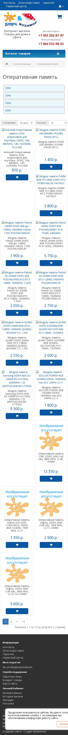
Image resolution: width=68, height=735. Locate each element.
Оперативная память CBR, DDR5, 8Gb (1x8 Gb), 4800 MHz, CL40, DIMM (51, 457)
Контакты (9, 2)
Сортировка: (9, 122)
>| (23, 621)
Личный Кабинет (12, 693)
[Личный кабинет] (61, 6)
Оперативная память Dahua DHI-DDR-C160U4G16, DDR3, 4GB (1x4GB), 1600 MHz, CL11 (17, 525)
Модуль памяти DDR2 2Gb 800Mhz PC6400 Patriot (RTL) (51, 144)
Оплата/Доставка (29, 2)
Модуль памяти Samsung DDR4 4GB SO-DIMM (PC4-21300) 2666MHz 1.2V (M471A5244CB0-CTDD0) (17, 397)
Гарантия (48, 2)
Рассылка (8, 703)
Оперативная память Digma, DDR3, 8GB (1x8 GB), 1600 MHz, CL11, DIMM (51, 523)
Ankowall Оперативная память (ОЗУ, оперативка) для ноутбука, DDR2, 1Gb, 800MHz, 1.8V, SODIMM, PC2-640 (17, 159)
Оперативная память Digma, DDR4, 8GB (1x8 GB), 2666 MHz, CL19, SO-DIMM (17, 590)
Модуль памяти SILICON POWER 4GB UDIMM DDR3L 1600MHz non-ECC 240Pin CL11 (51, 393)
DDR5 (8, 110)
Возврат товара (12, 680)
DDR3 (8, 95)
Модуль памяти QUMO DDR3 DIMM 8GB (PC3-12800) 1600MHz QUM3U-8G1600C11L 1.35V (17, 343)
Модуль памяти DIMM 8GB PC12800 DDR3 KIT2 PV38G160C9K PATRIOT (51, 192)
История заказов (13, 696)
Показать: (42, 122)
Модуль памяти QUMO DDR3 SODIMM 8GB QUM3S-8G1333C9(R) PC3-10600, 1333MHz (51, 343)
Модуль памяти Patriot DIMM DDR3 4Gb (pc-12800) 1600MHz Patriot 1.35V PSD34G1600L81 (17, 243)
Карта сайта (10, 683)
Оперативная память (48, 64)
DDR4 (8, 103)
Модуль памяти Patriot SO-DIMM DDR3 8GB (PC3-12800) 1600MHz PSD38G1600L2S (51, 293)
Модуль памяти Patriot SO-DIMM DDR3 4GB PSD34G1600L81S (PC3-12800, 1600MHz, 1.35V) (17, 294)
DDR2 (8, 88)
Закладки (8, 700)
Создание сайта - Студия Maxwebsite (24, 731)
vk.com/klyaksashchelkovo (17, 667)
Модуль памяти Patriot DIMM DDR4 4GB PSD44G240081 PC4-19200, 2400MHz (51, 242)
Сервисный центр (16, 6)
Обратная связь (12, 676)
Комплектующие (22, 64)
